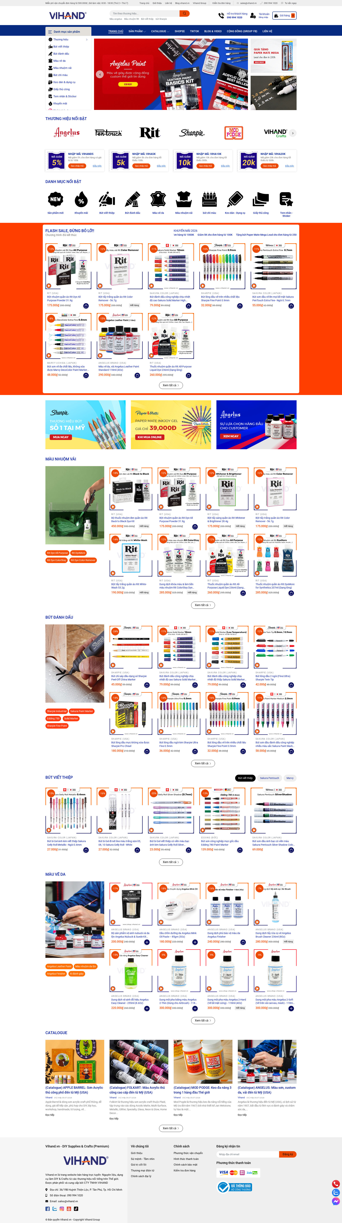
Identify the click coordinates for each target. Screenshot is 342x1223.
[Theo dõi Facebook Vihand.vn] (47, 1208)
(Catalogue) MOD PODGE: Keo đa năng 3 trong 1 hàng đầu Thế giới (202, 1090)
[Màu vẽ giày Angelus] (256, 424)
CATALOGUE (56, 1032)
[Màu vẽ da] (158, 199)
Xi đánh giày (77, 973)
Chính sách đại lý (141, 1176)
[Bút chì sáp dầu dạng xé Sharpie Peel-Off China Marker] (131, 647)
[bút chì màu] (209, 199)
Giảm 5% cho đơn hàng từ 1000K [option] (256, 234)
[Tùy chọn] (86, 306)
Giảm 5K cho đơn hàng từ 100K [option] (295, 234)
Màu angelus (116, 19)
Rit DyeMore (78, 552)
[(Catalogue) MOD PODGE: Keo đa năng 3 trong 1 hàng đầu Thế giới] (203, 1062)
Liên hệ (168, 3)
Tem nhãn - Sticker (286, 214)
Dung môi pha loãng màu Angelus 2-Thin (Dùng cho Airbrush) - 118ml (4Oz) (178, 1003)
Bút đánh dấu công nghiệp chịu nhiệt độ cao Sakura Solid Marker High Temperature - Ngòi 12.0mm (170, 300)
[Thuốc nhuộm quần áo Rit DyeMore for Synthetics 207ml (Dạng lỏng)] (275, 555)
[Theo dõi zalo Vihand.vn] (55, 1208)
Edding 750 (53, 718)
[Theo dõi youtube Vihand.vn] (69, 1208)
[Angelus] (66, 133)
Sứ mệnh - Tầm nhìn (142, 1159)
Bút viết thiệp (147, 19)
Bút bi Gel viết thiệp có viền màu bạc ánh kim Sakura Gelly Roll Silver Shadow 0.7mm (169, 845)
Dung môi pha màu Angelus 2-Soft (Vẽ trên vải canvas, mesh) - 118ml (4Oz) (274, 1003)
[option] (171, 74)
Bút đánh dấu (132, 212)
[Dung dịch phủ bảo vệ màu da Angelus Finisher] (227, 904)
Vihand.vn (65, 1219)
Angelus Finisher (56, 973)
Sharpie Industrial (56, 711)
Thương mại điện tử (142, 1170)
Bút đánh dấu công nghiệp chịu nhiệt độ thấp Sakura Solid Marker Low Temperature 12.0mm (226, 680)
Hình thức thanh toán (186, 1159)
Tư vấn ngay (291, 3)
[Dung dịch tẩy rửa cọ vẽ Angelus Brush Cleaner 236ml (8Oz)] (275, 904)
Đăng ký (288, 1154)
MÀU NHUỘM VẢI (60, 459)
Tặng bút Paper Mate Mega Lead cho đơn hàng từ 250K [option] (203, 234)
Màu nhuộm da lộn (85, 966)
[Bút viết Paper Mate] (171, 424)
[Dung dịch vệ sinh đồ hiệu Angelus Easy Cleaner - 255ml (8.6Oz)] (131, 970)
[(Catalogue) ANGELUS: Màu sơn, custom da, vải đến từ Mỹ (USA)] (267, 1062)
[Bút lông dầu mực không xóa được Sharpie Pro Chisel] (131, 713)
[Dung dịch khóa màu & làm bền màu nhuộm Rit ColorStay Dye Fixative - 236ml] (179, 555)
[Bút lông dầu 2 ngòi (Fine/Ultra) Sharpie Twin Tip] (275, 647)
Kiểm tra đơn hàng (221, 3)
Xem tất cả (169, 385)
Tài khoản (264, 14)
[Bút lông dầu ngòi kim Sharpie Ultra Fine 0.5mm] (179, 713)
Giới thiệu (157, 3)
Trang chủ (144, 3)
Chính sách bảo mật (185, 1164)
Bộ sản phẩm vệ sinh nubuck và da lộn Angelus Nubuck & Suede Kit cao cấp (130, 936)
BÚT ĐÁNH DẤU (59, 617)
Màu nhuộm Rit (131, 19)
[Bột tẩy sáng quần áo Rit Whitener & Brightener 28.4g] (227, 489)
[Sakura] (108, 133)
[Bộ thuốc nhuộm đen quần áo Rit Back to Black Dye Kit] (131, 489)
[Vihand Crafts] (276, 133)
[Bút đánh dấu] (132, 199)
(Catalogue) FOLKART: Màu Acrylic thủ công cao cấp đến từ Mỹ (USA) (137, 1090)
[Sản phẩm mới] (55, 199)
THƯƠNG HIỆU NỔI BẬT (66, 118)
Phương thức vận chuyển (188, 1153)
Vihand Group (199, 3)
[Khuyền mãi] (274, 56)
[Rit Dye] (150, 133)
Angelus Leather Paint (59, 966)
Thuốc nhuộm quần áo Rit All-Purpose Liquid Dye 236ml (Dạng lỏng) (225, 588)
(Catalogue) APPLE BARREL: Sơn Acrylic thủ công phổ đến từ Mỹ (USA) (74, 1090)
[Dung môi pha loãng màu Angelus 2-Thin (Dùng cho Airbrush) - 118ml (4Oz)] (179, 970)
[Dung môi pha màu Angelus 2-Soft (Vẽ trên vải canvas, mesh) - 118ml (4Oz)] (275, 970)
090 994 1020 (234, 17)
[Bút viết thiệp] (107, 199)
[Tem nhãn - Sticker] (286, 199)
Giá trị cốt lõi (138, 1164)
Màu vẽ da (158, 212)
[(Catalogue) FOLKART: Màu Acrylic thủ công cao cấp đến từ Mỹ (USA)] (139, 1062)
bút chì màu (209, 212)
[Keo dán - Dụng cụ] (235, 199)
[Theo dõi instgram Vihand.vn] (62, 1208)
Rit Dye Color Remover (83, 560)
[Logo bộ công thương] (234, 1187)
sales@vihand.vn (68, 1201)
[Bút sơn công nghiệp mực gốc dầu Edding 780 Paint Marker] (222, 811)
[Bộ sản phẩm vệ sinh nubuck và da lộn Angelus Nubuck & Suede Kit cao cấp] (131, 904)
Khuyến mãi (81, 212)
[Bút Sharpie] (85, 424)
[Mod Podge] (234, 133)
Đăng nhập (263, 17)
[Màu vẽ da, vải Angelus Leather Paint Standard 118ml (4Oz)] (120, 336)
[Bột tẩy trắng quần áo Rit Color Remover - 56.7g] (120, 266)
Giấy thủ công (261, 212)
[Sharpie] (192, 133)
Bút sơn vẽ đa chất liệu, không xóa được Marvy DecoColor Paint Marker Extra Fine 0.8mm (67, 370)
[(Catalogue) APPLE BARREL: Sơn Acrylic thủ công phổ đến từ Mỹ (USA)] (74, 1062)
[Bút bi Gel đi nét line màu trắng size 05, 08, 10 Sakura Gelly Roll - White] (120, 811)
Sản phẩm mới (56, 212)
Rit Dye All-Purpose (57, 552)
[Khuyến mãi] (81, 199)
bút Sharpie (161, 19)
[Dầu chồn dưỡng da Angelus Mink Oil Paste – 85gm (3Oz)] (179, 904)
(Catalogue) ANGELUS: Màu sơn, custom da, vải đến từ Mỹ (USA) (267, 1090)
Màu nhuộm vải (184, 212)
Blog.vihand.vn (182, 3)
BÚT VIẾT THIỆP (59, 777)
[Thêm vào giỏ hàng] (147, 942)
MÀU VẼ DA (55, 874)
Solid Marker (71, 718)
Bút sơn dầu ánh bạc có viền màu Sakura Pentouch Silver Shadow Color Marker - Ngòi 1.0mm (273, 845)
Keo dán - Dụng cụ (235, 212)
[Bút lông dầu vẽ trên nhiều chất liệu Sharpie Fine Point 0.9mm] (222, 266)
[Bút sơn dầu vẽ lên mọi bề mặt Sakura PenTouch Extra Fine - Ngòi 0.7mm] (274, 266)
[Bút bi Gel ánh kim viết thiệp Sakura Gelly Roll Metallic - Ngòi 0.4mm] (68, 811)
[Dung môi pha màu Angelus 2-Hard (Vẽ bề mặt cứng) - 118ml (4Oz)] (227, 970)
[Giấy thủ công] (261, 199)
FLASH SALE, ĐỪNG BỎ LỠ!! (69, 230)
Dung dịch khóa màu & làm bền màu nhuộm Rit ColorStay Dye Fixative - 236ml (176, 588)
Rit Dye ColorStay (56, 560)
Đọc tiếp (49, 1114)
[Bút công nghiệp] (74, 663)
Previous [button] (100, 74)
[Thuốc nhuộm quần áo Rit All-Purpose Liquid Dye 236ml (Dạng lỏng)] (171, 336)
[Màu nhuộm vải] (184, 199)
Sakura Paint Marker (81, 711)
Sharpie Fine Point (57, 725)
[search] (185, 13)
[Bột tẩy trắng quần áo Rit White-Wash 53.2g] (131, 555)
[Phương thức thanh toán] (238, 1172)
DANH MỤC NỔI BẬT (63, 181)
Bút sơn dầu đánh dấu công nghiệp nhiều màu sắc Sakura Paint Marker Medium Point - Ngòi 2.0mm (275, 746)
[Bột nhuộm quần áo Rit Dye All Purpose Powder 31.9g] (68, 266)
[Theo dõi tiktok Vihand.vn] (76, 1208)
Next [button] (242, 74)
